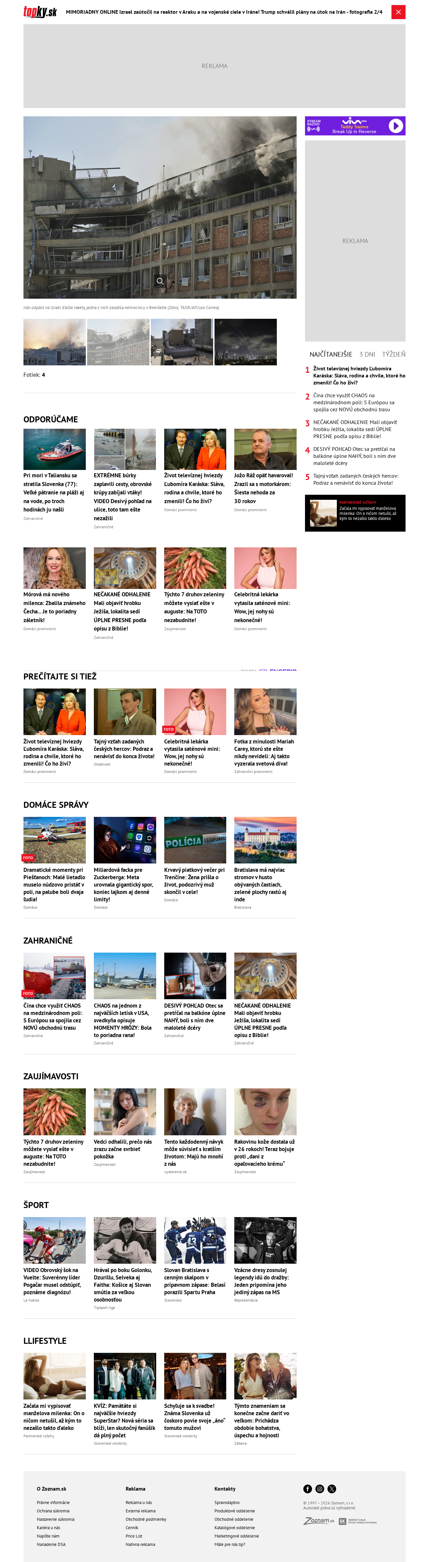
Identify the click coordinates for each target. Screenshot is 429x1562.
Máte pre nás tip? (229, 1544)
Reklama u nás (139, 1502)
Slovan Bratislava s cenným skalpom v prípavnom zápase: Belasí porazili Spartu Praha (195, 1281)
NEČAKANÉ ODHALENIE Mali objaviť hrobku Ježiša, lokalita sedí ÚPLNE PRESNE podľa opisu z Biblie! (262, 1020)
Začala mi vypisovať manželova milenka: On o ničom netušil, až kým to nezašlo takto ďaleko (53, 1417)
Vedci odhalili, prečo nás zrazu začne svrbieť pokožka (123, 1149)
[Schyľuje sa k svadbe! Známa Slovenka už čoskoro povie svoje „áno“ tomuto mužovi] (195, 1376)
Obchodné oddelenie (233, 1519)
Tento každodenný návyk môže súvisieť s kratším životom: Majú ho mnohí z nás (193, 1152)
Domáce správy (55, 804)
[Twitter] (331, 1489)
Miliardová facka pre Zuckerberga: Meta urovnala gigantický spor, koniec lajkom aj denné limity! (123, 884)
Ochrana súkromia (53, 1511)
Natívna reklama (140, 1544)
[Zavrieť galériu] (398, 12)
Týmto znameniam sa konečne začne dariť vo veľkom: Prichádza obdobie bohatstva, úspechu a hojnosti (261, 1420)
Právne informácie (53, 1502)
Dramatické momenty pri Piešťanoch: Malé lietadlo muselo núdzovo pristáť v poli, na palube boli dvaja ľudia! (54, 884)
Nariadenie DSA (51, 1544)
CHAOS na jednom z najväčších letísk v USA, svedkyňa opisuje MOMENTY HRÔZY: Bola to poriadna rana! (122, 1020)
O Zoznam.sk (51, 1488)
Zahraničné (48, 940)
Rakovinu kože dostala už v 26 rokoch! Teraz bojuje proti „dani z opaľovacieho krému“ (264, 1152)
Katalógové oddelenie (234, 1527)
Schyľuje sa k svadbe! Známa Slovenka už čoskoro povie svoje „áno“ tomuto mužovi (194, 1417)
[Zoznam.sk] (321, 1523)
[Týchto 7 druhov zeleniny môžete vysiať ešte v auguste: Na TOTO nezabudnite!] (54, 1111)
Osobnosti (102, 764)
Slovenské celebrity (110, 1443)
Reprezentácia (246, 1300)
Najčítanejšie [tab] (331, 354)
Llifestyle (45, 1340)
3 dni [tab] (367, 354)
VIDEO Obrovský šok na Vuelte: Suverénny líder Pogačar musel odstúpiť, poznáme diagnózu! (52, 1281)
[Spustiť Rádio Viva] (354, 120)
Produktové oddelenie (234, 1511)
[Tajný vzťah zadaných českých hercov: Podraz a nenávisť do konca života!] (125, 711)
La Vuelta (31, 1300)
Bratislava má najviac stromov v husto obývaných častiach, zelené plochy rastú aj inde (260, 884)
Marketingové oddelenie (236, 1536)
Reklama (135, 1488)
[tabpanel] (355, 425)
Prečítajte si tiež (60, 676)
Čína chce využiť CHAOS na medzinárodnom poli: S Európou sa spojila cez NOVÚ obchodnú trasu (52, 1016)
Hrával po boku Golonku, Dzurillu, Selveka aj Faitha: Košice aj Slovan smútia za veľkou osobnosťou (123, 1284)
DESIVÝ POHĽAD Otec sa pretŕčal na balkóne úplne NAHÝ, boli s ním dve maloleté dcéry (195, 1016)
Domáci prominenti (39, 771)
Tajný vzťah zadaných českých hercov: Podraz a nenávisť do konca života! (124, 749)
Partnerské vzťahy (38, 1435)
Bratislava (242, 907)
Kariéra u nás (48, 1527)
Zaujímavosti (50, 1076)
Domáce (30, 907)
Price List (134, 1536)
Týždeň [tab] (394, 354)
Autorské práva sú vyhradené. (329, 1508)
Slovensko (173, 1300)
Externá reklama (141, 1511)
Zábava (240, 1443)
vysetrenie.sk (175, 1171)
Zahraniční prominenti (253, 771)
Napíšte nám (48, 1536)
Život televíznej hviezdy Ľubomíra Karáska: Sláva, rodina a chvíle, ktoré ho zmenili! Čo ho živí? (53, 752)
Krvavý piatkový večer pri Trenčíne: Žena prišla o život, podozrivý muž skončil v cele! (194, 881)
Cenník (132, 1527)
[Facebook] (307, 1489)
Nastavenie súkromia (55, 1519)
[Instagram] (319, 1489)
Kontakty (225, 1488)
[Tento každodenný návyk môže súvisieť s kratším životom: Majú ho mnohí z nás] (195, 1111)
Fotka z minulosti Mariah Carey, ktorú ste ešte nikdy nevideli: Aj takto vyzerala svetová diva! (264, 752)
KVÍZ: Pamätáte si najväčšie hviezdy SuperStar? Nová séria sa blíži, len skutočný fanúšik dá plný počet (124, 1420)
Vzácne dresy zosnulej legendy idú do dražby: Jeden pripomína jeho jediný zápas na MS (261, 1281)
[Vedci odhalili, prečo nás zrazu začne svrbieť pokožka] (125, 1111)
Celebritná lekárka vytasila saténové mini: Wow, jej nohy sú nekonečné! (192, 752)
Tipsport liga (104, 1307)
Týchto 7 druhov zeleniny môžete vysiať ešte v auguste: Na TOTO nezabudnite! (53, 1152)
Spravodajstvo (227, 1502)
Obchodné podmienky (146, 1519)
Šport (36, 1204)
